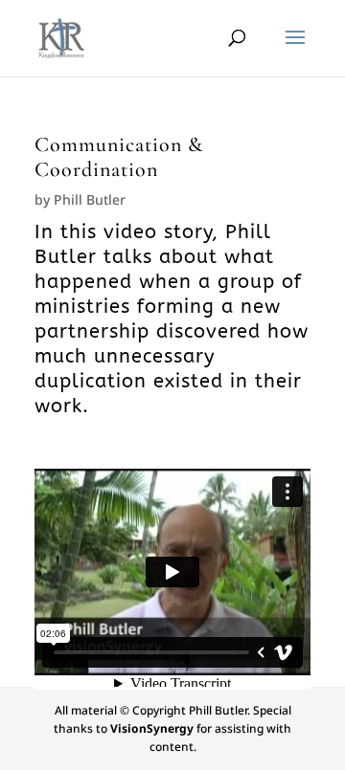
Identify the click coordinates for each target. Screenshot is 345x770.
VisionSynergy (152, 728)
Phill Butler (90, 199)
